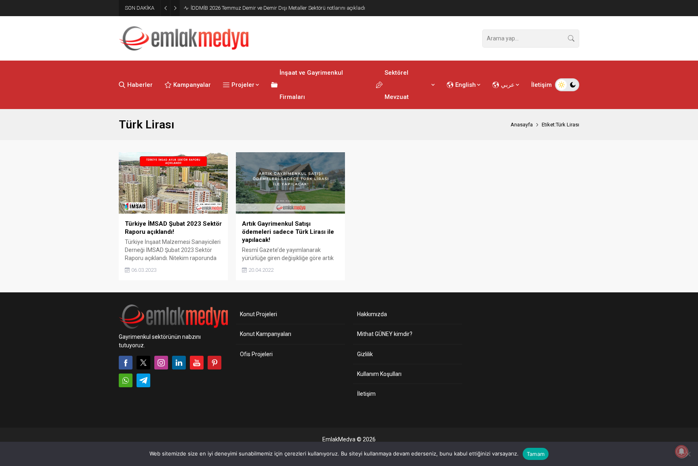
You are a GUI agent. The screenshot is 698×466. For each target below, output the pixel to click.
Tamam (536, 454)
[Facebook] (125, 362)
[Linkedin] (179, 362)
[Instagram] (161, 362)
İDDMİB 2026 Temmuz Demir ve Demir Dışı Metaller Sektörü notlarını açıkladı (278, 8)
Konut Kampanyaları (265, 334)
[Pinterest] (214, 362)
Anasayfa (522, 125)
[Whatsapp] (125, 380)
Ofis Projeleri (256, 354)
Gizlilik (365, 354)
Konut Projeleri (258, 314)
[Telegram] (143, 380)
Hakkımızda (372, 314)
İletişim (366, 393)
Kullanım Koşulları (379, 374)
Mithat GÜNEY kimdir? (384, 334)
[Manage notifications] (681, 451)
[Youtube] (197, 362)
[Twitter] (143, 362)
